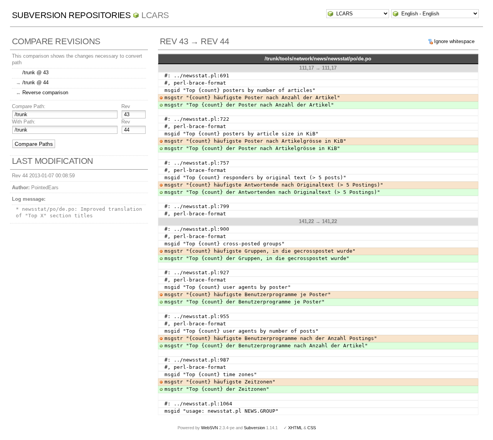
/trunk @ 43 (35, 72)
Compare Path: (28, 106)
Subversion (254, 427)
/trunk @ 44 (35, 82)
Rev (125, 106)
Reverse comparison (45, 92)
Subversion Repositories (71, 15)
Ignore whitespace (454, 41)
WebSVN (209, 427)
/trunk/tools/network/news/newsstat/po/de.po (318, 59)
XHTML (295, 427)
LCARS (155, 15)
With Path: (23, 122)
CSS (311, 427)
